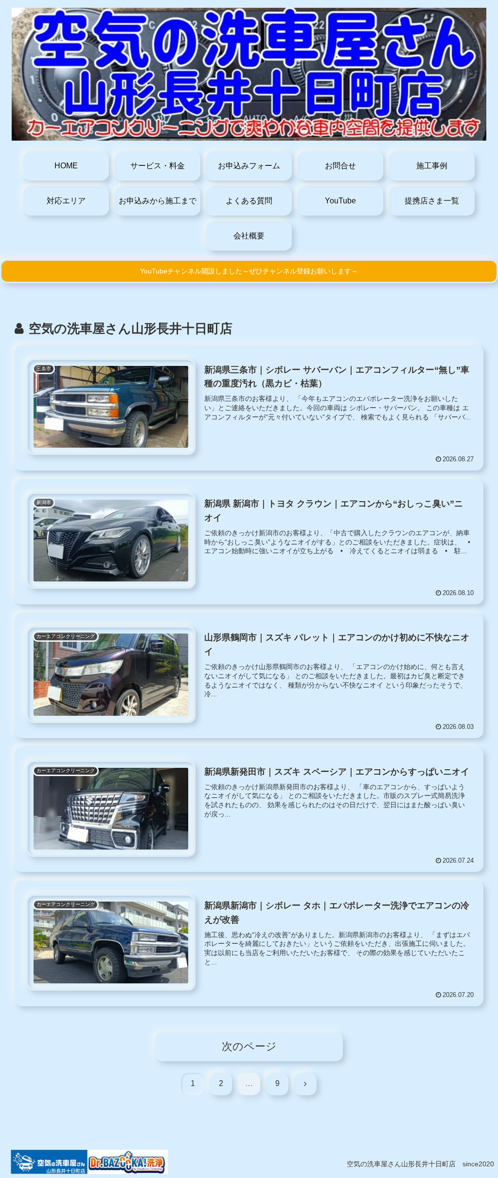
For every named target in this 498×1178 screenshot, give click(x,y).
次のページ (249, 1046)
